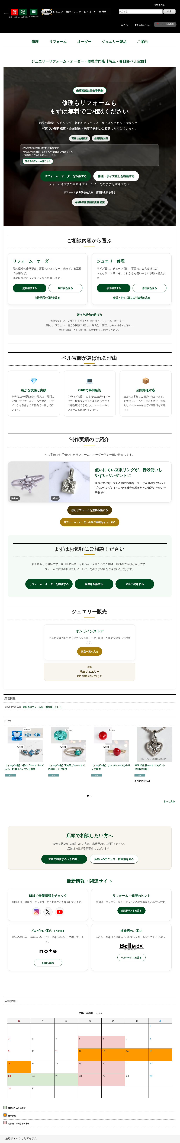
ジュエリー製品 (114, 41)
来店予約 (23, 11)
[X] (48, 911)
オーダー (84, 41)
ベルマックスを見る (131, 957)
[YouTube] (59, 911)
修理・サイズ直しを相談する (116, 176)
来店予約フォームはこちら (37, 161)
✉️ (34, 11)
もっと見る (169, 801)
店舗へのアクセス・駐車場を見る (114, 859)
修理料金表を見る (106, 192)
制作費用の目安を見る (47, 297)
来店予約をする (135, 584)
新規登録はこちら (142, 25)
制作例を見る (65, 288)
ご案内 (142, 41)
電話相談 (15, 11)
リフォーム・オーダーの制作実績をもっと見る (89, 522)
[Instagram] (36, 911)
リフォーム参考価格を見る (78, 192)
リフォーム (58, 41)
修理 (35, 41)
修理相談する (113, 288)
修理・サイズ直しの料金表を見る (131, 297)
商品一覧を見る (89, 651)
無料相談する (29, 288)
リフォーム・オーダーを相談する (65, 176)
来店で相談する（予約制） (64, 859)
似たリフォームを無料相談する (89, 510)
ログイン (125, 25)
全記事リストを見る (131, 910)
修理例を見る (149, 288)
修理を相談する (94, 584)
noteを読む (48, 962)
